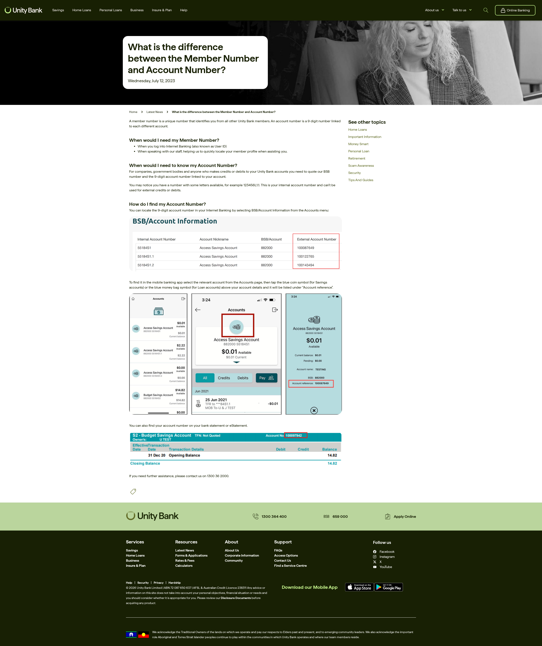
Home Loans (357, 130)
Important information (364, 137)
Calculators (183, 566)
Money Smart (358, 144)
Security (354, 173)
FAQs (278, 550)
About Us (232, 550)
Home (133, 112)
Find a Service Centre (290, 566)
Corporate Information (242, 555)
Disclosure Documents (236, 598)
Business (132, 560)
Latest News (155, 112)
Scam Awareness (361, 166)
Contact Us (282, 560)
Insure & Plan (135, 566)
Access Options (286, 555)
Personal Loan (358, 151)
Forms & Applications (191, 555)
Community (234, 560)
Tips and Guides (360, 180)
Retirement (356, 158)
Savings (132, 550)
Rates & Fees (184, 560)
